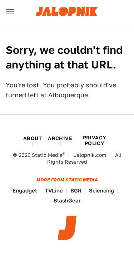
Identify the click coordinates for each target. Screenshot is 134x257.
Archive (60, 138)
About (32, 138)
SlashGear (67, 200)
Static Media (47, 155)
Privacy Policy (94, 140)
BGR (75, 190)
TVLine (54, 190)
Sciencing (101, 190)
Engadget (25, 190)
